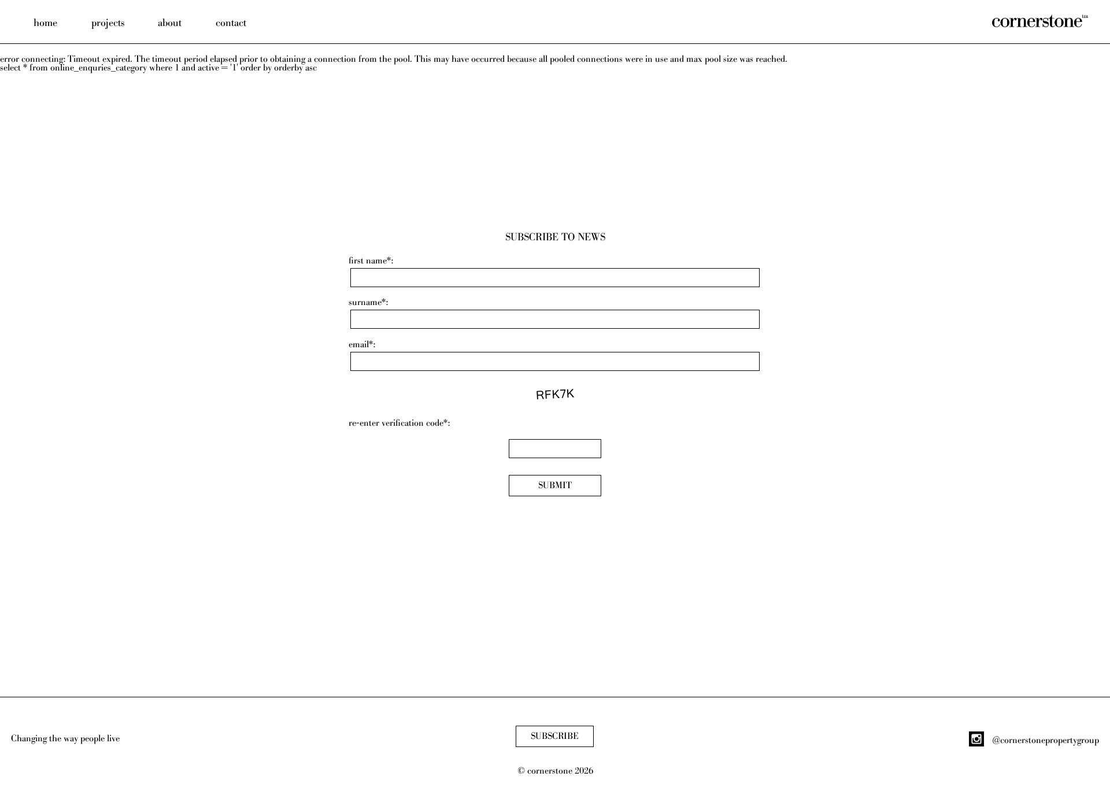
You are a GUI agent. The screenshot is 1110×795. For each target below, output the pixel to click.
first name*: (371, 261)
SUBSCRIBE (555, 736)
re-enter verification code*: (399, 423)
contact (231, 23)
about (170, 23)
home (45, 23)
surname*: (368, 302)
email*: (362, 344)
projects (107, 23)
